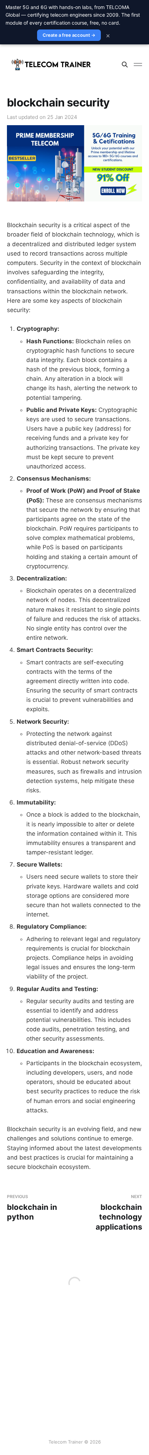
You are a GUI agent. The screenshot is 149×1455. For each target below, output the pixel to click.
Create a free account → (69, 35)
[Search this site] (125, 64)
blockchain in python (32, 1207)
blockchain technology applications (119, 1212)
